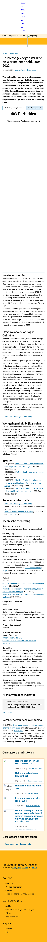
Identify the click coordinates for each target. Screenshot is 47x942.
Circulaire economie (34, 769)
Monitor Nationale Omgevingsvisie (20, 894)
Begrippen (7, 643)
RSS (7, 932)
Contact (9, 891)
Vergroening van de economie (25, 70)
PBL (19, 868)
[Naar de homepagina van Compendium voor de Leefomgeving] (23, 17)
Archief (8, 906)
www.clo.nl (18, 731)
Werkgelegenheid (34, 108)
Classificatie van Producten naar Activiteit (19, 641)
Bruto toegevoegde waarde (14, 108)
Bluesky (9, 929)
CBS (14, 868)
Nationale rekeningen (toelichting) (18, 417)
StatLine (13, 515)
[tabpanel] (23, 191)
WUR (34, 868)
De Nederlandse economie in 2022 (29, 472)
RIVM (25, 868)
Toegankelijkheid (12, 917)
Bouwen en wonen (31, 793)
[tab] (14, 108)
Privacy (8, 913)
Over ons (9, 884)
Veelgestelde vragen (14, 887)
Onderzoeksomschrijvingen (13, 638)
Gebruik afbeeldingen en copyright (20, 910)
